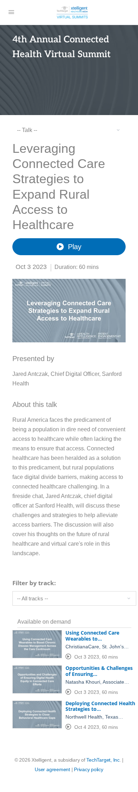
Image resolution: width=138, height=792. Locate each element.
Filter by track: (34, 583)
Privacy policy (88, 769)
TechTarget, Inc (102, 760)
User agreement (52, 769)
